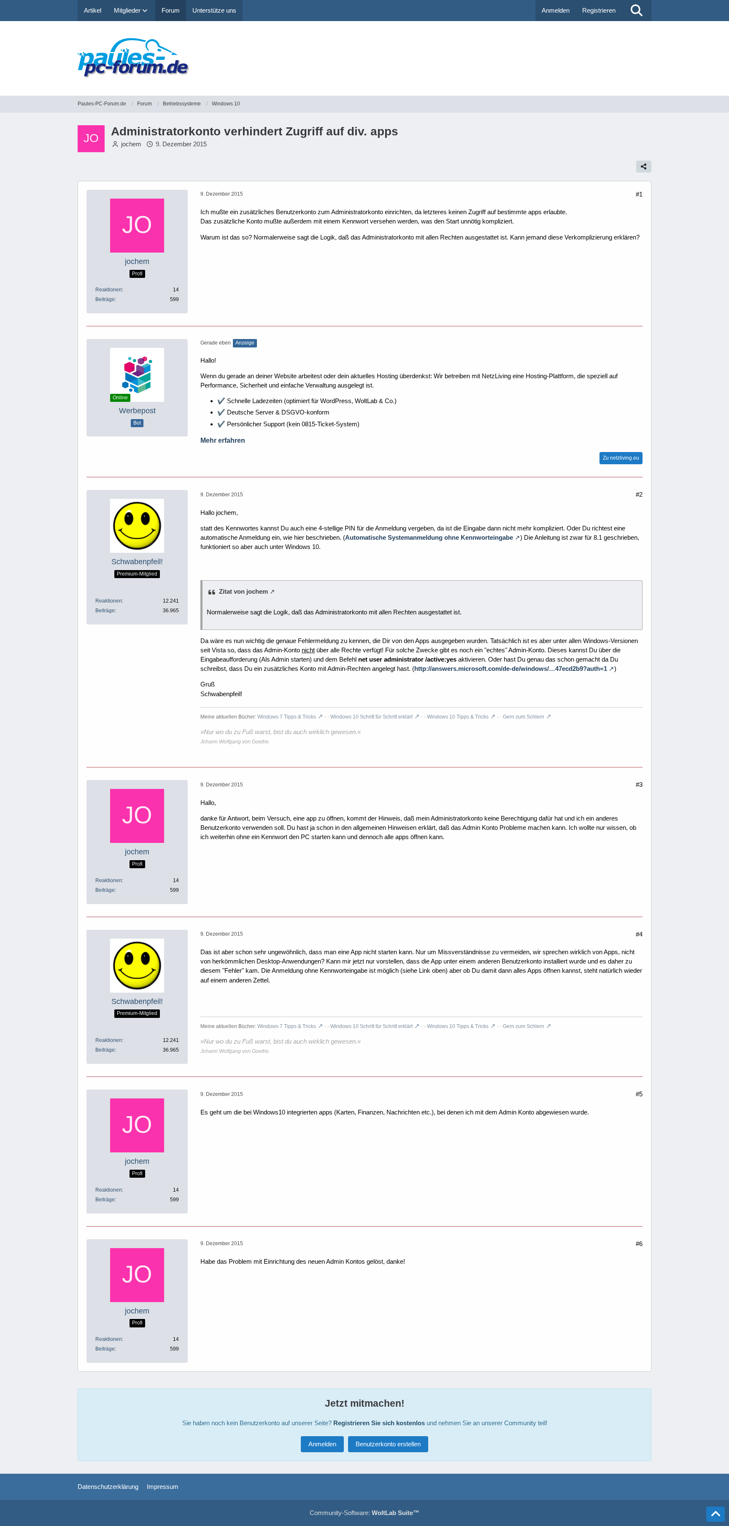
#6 (639, 1243)
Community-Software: (364, 1512)
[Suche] (636, 10)
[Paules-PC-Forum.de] (364, 58)
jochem (131, 144)
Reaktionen (108, 290)
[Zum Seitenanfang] (715, 1514)
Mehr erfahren (222, 440)
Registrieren (599, 10)
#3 (639, 784)
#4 (639, 934)
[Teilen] (643, 166)
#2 (639, 494)
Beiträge (105, 299)
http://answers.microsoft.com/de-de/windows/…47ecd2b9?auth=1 (510, 668)
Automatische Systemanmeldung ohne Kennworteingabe (429, 537)
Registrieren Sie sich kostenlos (379, 1422)
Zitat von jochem (243, 591)
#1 (639, 194)
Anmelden (556, 10)
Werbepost (137, 410)
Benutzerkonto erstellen (388, 1444)
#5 (639, 1094)
